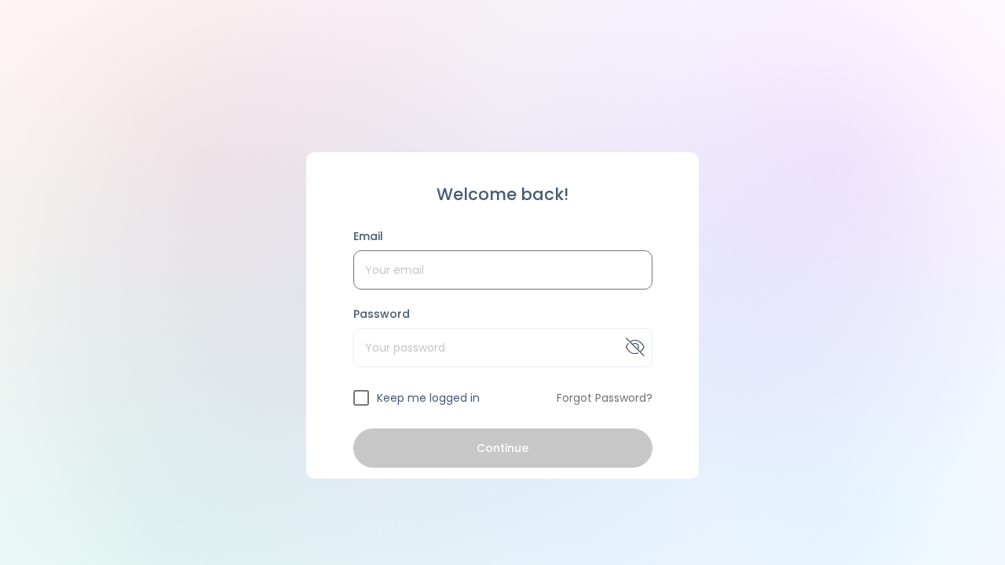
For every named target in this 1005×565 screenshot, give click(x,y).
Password (382, 314)
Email (368, 236)
